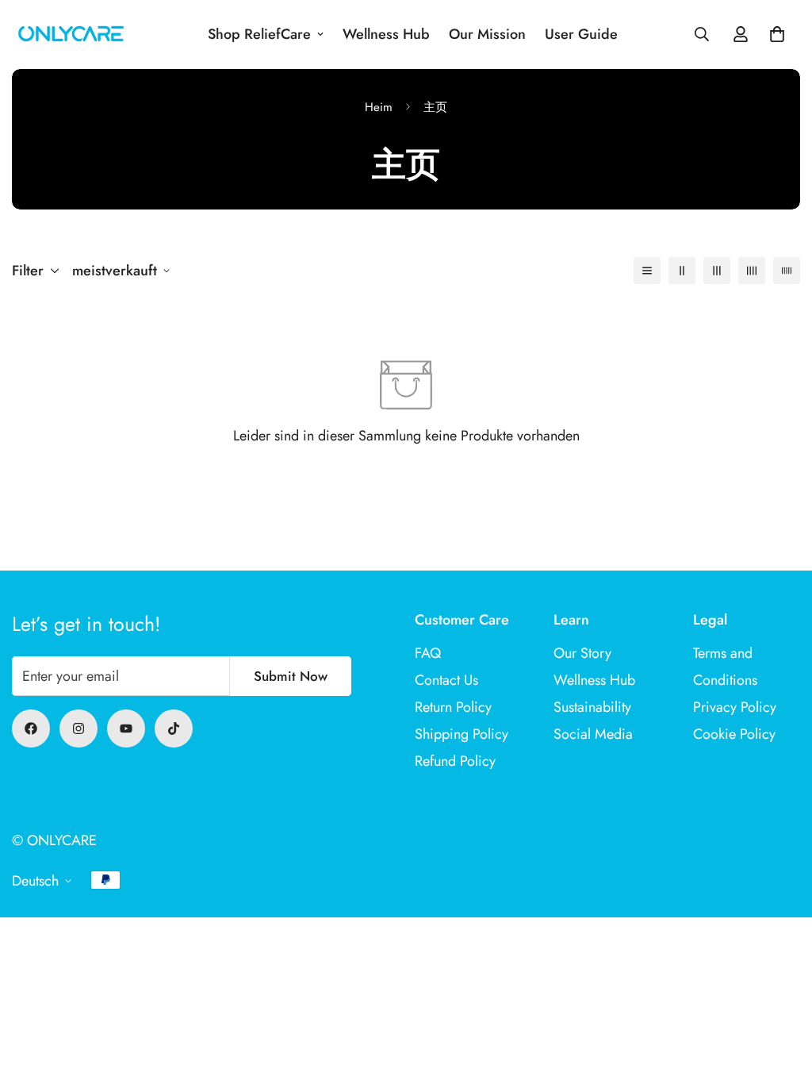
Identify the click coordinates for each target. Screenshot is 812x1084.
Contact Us (446, 680)
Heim (379, 107)
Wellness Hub (386, 34)
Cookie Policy (734, 734)
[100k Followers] (78, 728)
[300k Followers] (31, 728)
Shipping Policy (461, 734)
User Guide (581, 34)
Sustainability (592, 707)
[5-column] (786, 270)
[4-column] (751, 270)
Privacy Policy (734, 707)
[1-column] (647, 270)
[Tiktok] (174, 728)
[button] (777, 34)
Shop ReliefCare (259, 34)
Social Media (593, 734)
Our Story (582, 653)
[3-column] (716, 270)
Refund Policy (455, 761)
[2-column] (681, 270)
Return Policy (453, 707)
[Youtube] (126, 728)
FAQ (428, 653)
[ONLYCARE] (71, 34)
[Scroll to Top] (781, 997)
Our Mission (487, 34)
